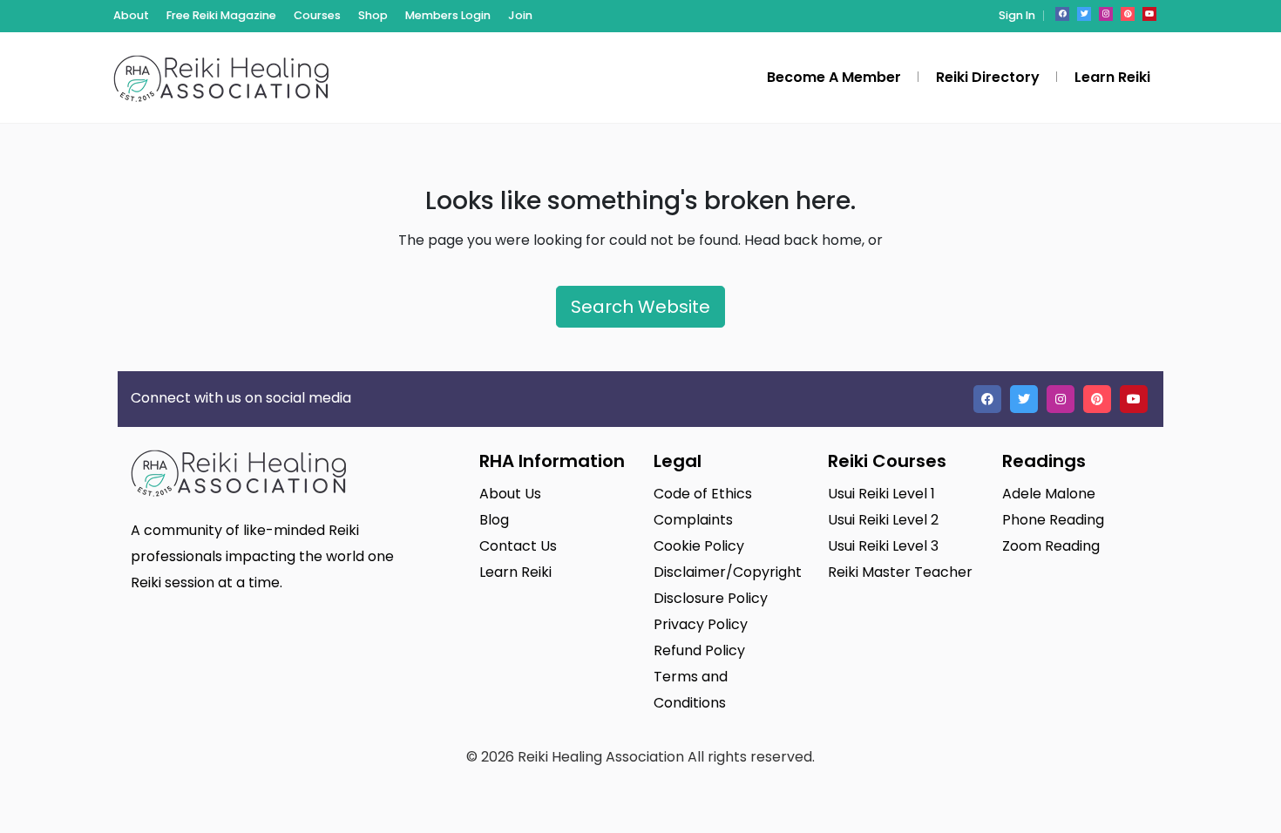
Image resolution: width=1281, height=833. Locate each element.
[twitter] (1084, 14)
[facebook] (1062, 14)
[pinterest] (1128, 14)
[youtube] (1149, 14)
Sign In (1017, 15)
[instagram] (1106, 14)
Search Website (640, 307)
